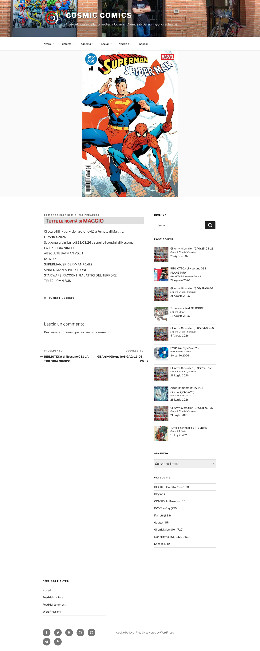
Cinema (86, 43)
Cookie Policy (124, 632)
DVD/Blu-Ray (162, 508)
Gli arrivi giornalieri (165, 529)
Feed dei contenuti (54, 597)
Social (105, 43)
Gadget (158, 522)
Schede (69, 298)
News (47, 43)
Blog (157, 494)
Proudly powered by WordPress (155, 632)
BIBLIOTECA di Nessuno (169, 487)
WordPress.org (52, 611)
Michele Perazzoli (86, 215)
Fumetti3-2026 (55, 237)
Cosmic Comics (99, 15)
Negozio (124, 43)
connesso (68, 332)
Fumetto (66, 43)
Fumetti (55, 298)
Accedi (143, 43)
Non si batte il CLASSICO (169, 536)
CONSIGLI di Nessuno (167, 501)
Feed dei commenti (54, 604)
